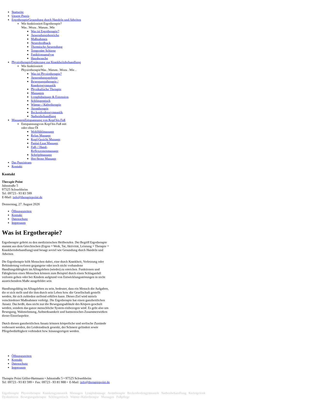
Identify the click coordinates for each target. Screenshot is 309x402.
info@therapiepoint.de (27, 197)
